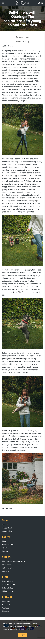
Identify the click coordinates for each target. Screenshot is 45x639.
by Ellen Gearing (7, 46)
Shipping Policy (8, 591)
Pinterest (5, 611)
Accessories (7, 531)
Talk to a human (8, 568)
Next (27, 37)
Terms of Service (8, 584)
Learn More (29, 629)
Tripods (5, 524)
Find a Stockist (8, 544)
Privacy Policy (7, 581)
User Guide (6, 564)
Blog (27, 42)
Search (5, 551)
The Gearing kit (24, 292)
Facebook (6, 604)
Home (18, 42)
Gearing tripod (34, 201)
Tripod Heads (7, 528)
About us (5, 548)
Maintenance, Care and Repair (14, 561)
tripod (24, 442)
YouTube (5, 608)
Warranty (5, 571)
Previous (19, 37)
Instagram (6, 601)
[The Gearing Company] (22, 3)
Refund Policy (7, 588)
